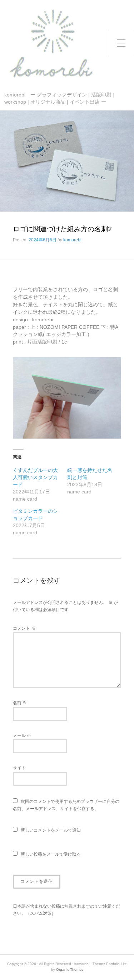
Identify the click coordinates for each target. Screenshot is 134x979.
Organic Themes (69, 969)
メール (22, 735)
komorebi (72, 239)
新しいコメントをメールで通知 (51, 830)
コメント (24, 628)
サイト (19, 767)
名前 (20, 702)
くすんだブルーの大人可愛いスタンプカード (35, 477)
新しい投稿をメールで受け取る (51, 854)
